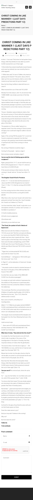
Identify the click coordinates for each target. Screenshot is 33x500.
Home (3, 25)
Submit (16, 477)
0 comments (11, 53)
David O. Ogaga (14, 55)
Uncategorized (22, 53)
